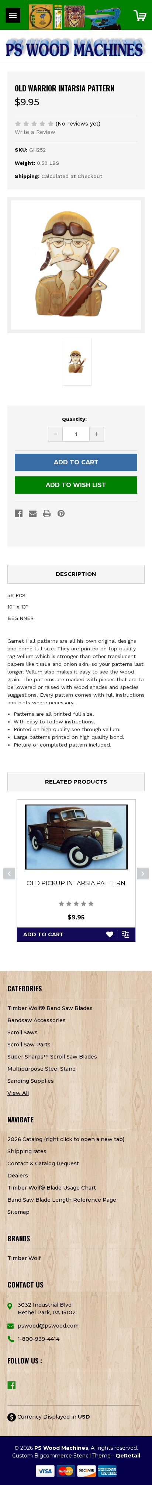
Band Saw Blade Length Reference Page (61, 1200)
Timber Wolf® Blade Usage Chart (51, 1187)
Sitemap (18, 1212)
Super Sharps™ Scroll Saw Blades (52, 1056)
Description (76, 573)
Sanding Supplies (30, 1081)
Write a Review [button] (35, 132)
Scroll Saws (22, 1032)
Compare (126, 934)
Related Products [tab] (76, 781)
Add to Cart (43, 934)
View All (18, 1093)
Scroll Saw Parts (29, 1044)
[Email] (33, 513)
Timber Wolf (24, 1258)
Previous (9, 873)
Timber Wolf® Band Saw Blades (50, 1008)
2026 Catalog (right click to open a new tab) (65, 1139)
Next (143, 873)
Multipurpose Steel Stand (41, 1068)
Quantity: (74, 419)
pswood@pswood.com (48, 1325)
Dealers (17, 1175)
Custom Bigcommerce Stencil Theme (61, 1455)
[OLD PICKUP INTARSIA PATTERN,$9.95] (76, 837)
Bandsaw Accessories (36, 1020)
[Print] (47, 513)
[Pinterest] (61, 513)
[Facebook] (19, 513)
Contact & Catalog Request (43, 1163)
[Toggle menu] (13, 15)
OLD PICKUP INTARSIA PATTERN (76, 883)
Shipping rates (26, 1151)
